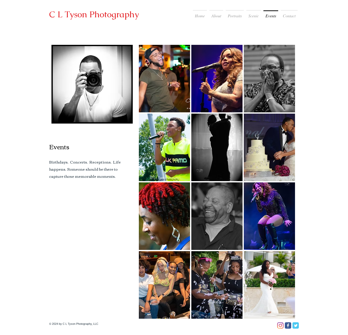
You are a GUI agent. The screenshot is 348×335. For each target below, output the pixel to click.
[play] (284, 314)
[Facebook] (288, 325)
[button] (164, 78)
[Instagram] (280, 325)
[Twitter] (295, 325)
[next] (284, 186)
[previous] (149, 186)
